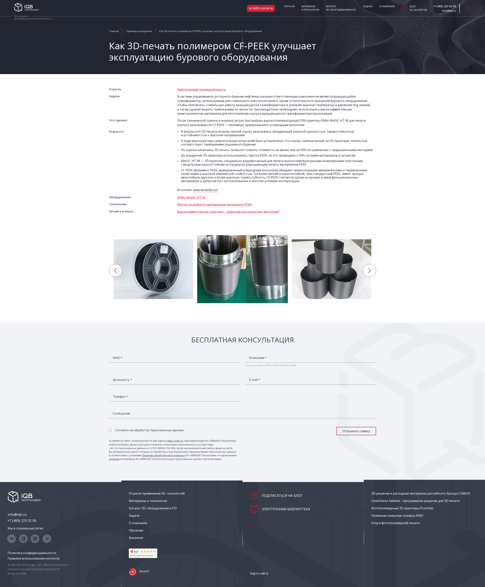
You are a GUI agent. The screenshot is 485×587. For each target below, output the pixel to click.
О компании (387, 6)
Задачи (367, 6)
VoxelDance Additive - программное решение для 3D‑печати (415, 501)
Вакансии (136, 538)
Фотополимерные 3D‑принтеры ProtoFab (402, 508)
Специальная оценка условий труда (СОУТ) (34, 569)
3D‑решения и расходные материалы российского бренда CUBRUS (420, 493)
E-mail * (254, 379)
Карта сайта (259, 573)
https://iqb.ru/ (175, 440)
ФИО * (117, 357)
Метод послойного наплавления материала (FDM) (214, 204)
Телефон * (120, 396)
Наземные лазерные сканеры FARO (397, 515)
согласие (114, 459)
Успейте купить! (261, 8)
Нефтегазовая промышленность (201, 89)
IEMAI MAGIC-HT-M (191, 197)
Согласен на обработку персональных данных (149, 430)
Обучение (136, 530)
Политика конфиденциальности (32, 553)
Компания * (258, 357)
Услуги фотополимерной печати (395, 523)
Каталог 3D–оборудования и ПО (341, 8)
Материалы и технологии (310, 8)
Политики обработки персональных (163, 455)
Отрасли (289, 6)
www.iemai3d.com (205, 190)
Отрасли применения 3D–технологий (157, 493)
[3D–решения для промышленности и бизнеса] (26, 7)
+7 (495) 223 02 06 (22, 520)
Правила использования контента (33, 558)
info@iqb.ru (17, 514)
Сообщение (121, 413)
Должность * (122, 379)
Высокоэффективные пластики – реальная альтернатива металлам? (228, 212)
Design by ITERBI (17, 573)
